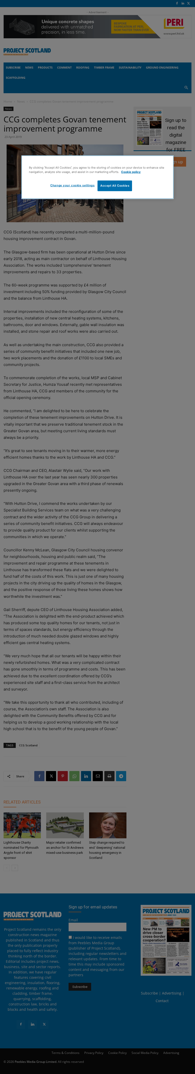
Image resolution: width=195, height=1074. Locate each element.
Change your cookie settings (72, 185)
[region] (97, 177)
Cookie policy (131, 172)
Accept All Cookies (114, 185)
